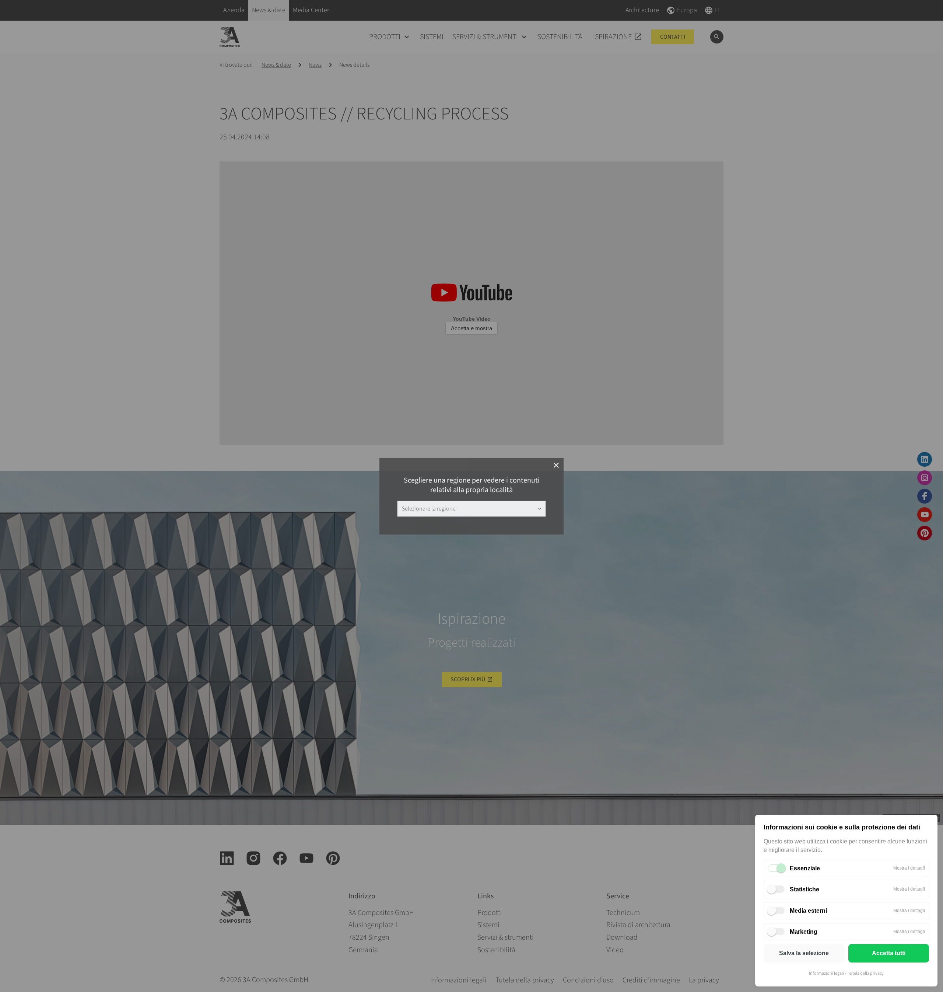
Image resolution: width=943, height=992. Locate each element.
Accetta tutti (888, 953)
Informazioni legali (826, 973)
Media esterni (808, 911)
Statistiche (804, 889)
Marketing (803, 932)
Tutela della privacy (866, 973)
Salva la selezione (804, 953)
